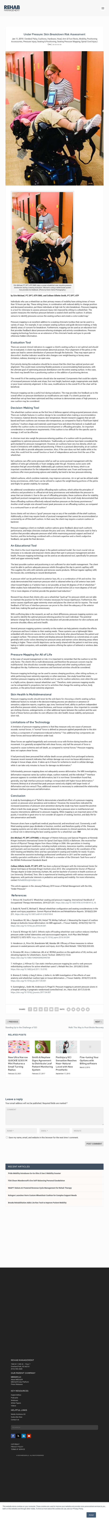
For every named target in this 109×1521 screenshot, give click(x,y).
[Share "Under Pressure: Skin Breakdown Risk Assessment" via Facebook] (30, 1009)
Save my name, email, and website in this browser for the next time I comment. (43, 1137)
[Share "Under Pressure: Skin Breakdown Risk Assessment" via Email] (51, 1009)
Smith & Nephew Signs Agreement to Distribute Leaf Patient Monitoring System (42, 1063)
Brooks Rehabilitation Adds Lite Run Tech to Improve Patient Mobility (37, 1203)
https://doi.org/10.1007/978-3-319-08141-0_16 (76, 903)
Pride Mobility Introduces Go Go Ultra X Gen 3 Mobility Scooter (34, 1173)
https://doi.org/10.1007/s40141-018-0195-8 (34, 914)
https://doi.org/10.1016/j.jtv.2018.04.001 (28, 926)
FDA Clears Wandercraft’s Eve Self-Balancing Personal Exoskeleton (36, 1181)
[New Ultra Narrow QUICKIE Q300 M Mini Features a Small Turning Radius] (18, 1047)
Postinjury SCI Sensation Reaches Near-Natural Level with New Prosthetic (66, 1063)
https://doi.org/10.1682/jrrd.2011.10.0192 (29, 969)
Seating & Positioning (46, 41)
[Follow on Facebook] (13, 1436)
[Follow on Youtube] (29, 1436)
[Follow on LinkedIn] (24, 1436)
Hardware (51, 39)
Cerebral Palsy (31, 39)
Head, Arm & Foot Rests (67, 39)
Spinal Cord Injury (89, 41)
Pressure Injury (29, 41)
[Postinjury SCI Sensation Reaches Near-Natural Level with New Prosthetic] (66, 1047)
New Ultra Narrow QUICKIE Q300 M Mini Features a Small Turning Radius (18, 1063)
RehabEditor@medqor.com (29, 880)
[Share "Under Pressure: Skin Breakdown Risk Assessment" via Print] (56, 1009)
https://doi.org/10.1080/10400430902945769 (30, 958)
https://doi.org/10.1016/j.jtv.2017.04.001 (28, 981)
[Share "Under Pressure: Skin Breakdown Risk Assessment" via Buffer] (46, 1009)
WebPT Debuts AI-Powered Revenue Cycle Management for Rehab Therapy (40, 1188)
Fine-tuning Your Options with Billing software (89, 1060)
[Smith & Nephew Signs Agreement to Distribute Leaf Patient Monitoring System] (42, 1047)
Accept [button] (91, 1515)
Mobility (82, 39)
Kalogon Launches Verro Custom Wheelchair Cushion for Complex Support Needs (42, 1195)
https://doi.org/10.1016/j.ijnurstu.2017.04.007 (31, 992)
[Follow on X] (18, 1436)
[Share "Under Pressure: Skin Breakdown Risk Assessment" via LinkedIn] (40, 1009)
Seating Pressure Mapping (68, 41)
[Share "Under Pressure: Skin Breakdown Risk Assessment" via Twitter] (35, 1009)
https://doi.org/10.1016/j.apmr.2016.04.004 (50, 937)
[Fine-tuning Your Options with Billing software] (90, 1047)
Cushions (42, 39)
